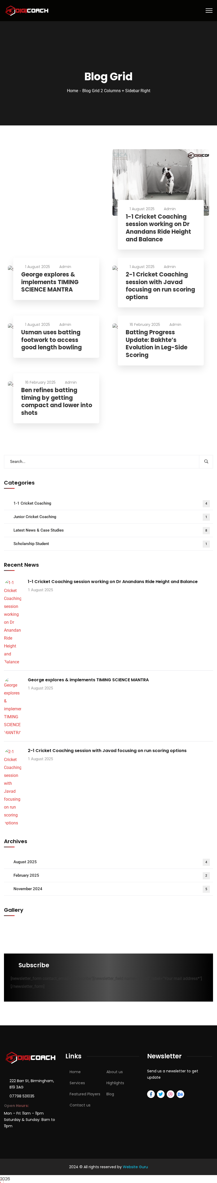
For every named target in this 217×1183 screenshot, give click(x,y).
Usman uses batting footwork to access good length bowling (51, 340)
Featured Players (85, 1094)
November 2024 (110, 888)
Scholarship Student (110, 543)
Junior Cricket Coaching (110, 516)
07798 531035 (22, 1096)
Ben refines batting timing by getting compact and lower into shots (56, 402)
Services (77, 1083)
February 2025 (110, 875)
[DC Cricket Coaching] (27, 10)
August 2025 (110, 862)
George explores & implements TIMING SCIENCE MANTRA (50, 282)
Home (72, 90)
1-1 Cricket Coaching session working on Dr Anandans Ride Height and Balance (158, 228)
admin (170, 209)
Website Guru (135, 1167)
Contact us (80, 1105)
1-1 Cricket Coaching (110, 503)
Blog (110, 1094)
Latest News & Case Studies (110, 530)
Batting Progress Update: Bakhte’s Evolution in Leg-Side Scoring (156, 344)
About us (114, 1071)
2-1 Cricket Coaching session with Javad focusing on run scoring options (160, 286)
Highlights (115, 1083)
